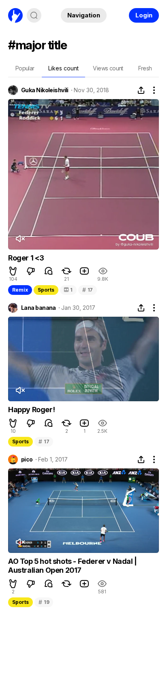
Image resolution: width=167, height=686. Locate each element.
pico (27, 459)
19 (44, 602)
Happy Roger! (31, 409)
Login (143, 15)
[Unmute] (20, 238)
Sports (46, 290)
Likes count (63, 68)
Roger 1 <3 (26, 258)
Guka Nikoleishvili (45, 90)
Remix (20, 290)
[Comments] (49, 271)
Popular (24, 68)
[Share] (141, 90)
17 (87, 289)
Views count (108, 68)
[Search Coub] (34, 15)
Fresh (145, 68)
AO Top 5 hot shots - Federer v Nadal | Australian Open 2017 (72, 565)
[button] (13, 271)
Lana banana (38, 308)
